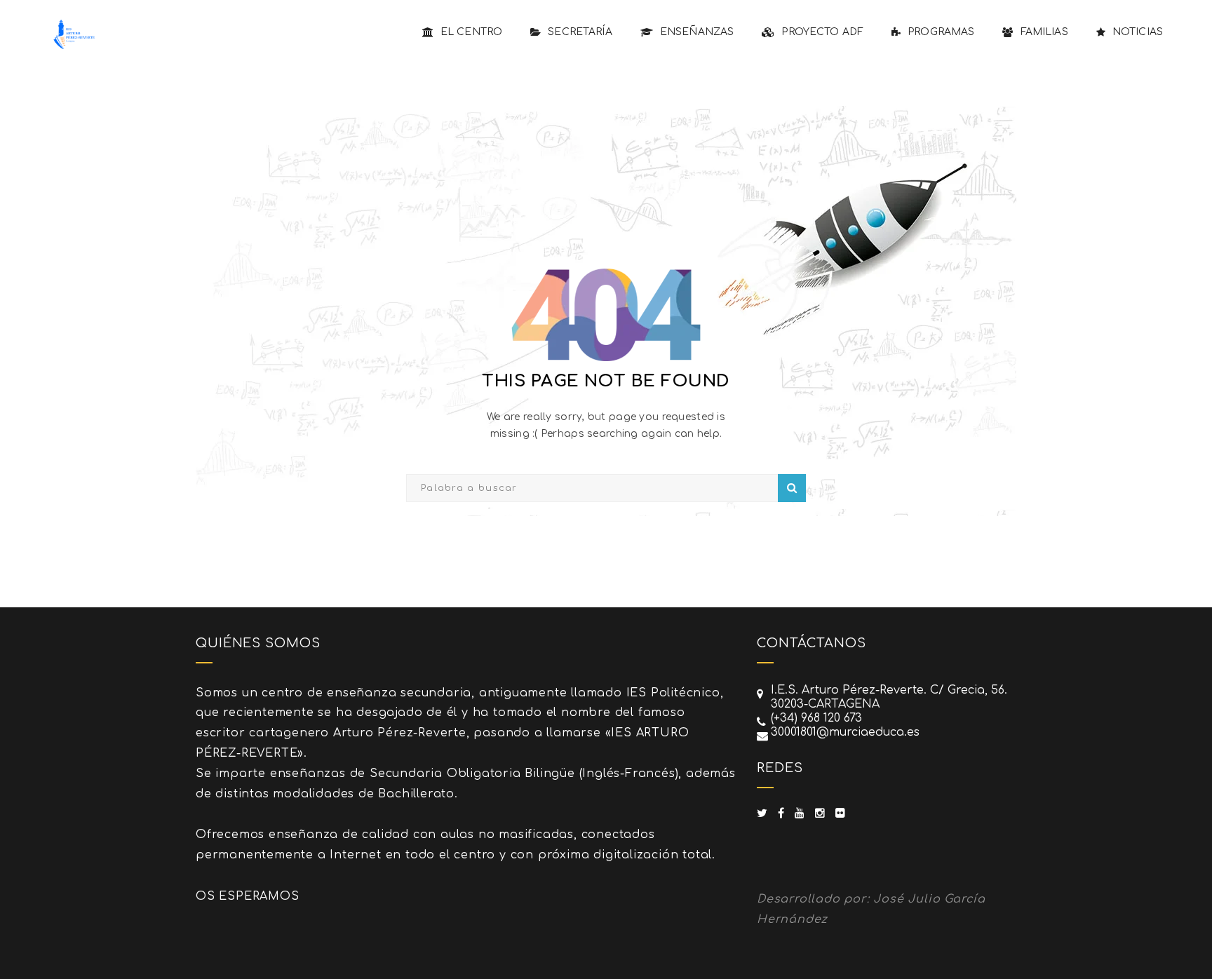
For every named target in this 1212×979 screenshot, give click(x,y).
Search (792, 488)
